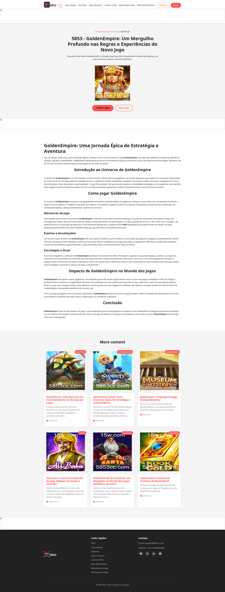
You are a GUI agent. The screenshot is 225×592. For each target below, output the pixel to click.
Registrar (163, 5)
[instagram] (147, 553)
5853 (60, 5)
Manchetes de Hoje (145, 5)
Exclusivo (83, 5)
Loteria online (111, 5)
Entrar (176, 5)
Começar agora (103, 107)
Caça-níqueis (70, 5)
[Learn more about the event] (112, 20)
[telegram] (160, 553)
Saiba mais (124, 108)
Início (97, 31)
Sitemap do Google (99, 572)
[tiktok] (153, 553)
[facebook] (141, 553)
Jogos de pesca (95, 5)
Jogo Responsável (127, 5)
